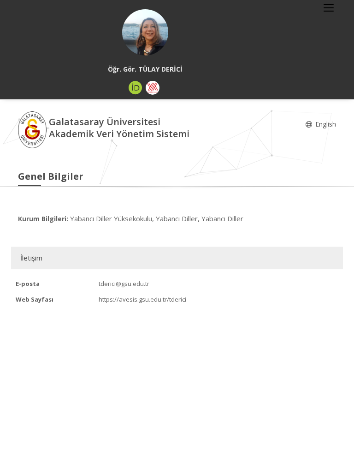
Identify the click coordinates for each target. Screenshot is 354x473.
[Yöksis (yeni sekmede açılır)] (152, 88)
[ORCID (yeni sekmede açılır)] (135, 88)
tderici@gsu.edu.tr (124, 283)
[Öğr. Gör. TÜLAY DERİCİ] (145, 32)
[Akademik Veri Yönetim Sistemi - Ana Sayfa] (33, 129)
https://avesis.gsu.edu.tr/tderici (142, 299)
